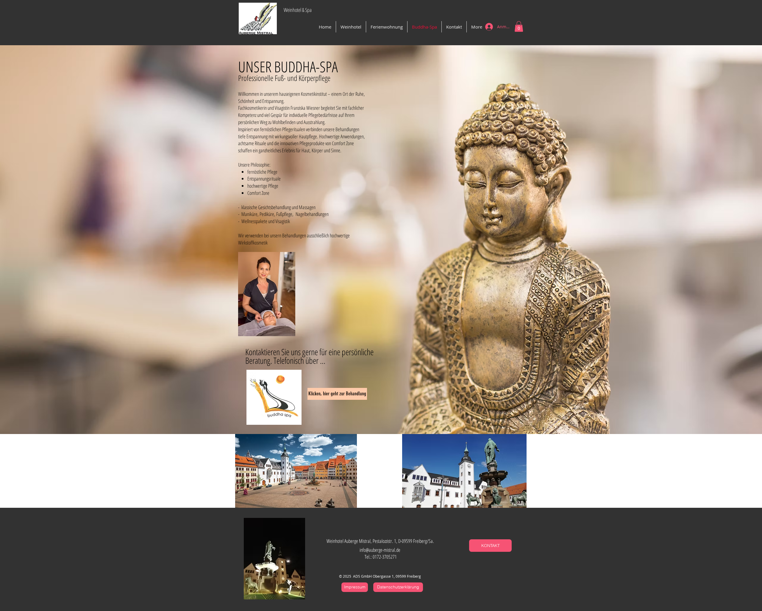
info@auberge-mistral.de (380, 549)
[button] (518, 26)
